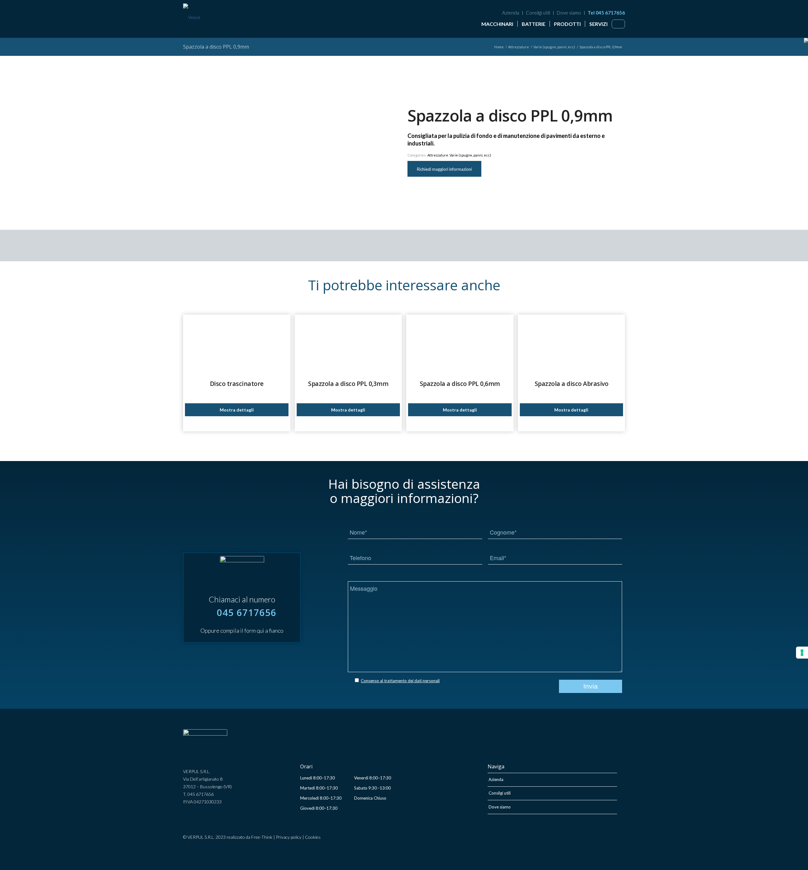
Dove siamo (569, 12)
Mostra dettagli (237, 409)
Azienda (510, 12)
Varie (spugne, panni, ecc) (470, 155)
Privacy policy (288, 837)
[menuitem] (511, 13)
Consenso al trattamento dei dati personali (400, 680)
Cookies (313, 837)
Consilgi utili (538, 12)
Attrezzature (437, 155)
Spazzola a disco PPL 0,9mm (216, 46)
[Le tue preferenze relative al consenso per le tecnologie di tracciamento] (802, 653)
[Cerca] (618, 23)
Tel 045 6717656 (606, 12)
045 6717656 (246, 612)
